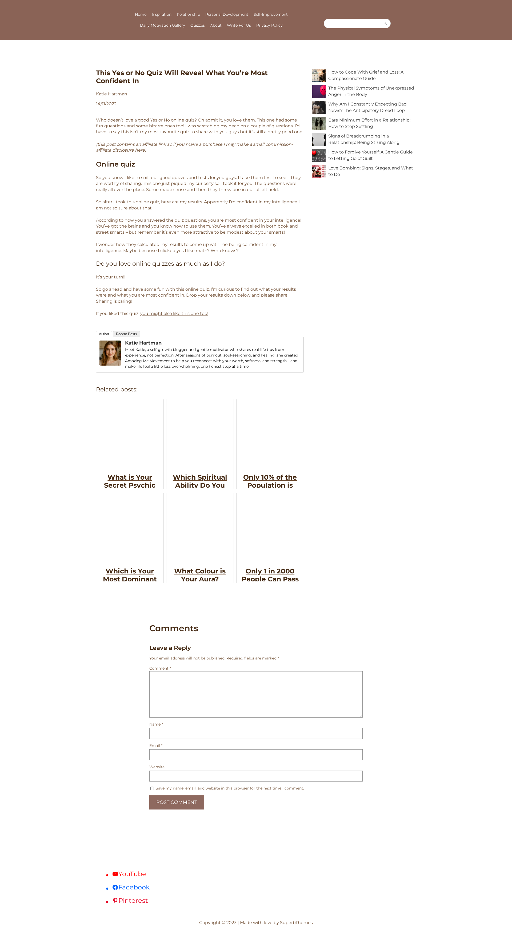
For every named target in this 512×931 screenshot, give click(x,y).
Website (157, 766)
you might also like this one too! (174, 313)
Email (155, 745)
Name (156, 724)
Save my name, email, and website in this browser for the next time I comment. (230, 788)
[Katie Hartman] (110, 364)
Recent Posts (126, 334)
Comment (160, 668)
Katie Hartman (143, 343)
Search (385, 23)
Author (104, 334)
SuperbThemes (296, 922)
